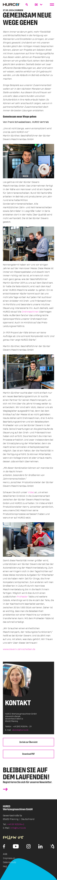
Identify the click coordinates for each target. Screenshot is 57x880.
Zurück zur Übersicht (28, 742)
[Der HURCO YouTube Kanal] (16, 846)
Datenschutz (9, 862)
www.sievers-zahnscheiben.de (19, 649)
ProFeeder (22, 596)
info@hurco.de (18, 828)
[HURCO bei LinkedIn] (40, 846)
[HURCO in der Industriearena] (52, 846)
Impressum (9, 858)
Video (31, 492)
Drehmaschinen (30, 311)
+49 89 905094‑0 (15, 824)
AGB (5, 854)
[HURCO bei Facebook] (4, 846)
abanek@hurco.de (20, 730)
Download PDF (28, 754)
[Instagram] (28, 846)
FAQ (5, 866)
